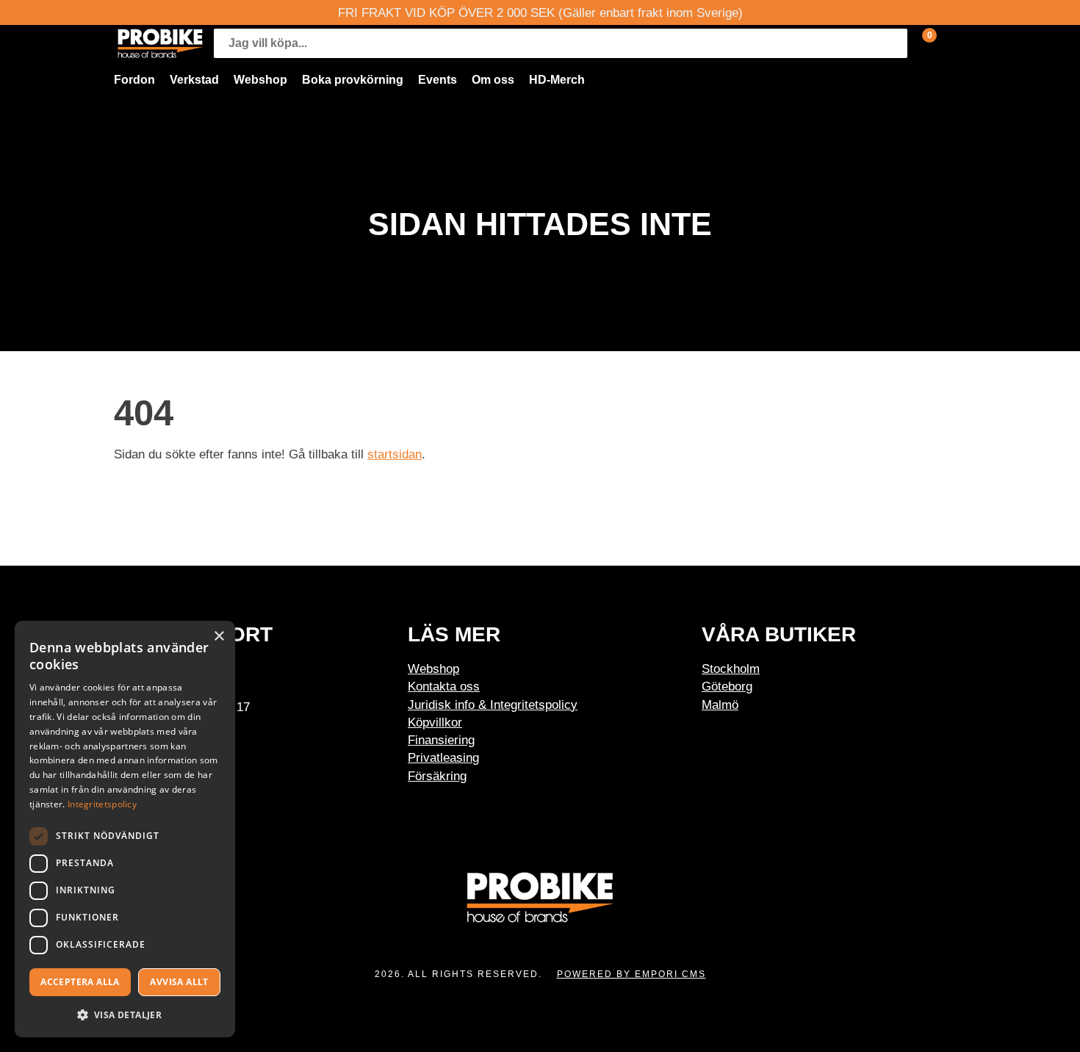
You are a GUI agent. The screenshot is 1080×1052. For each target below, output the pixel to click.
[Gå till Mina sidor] (951, 43)
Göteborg (727, 686)
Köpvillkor (435, 722)
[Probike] (160, 43)
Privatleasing (443, 757)
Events (437, 79)
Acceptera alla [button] (80, 982)
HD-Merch (557, 79)
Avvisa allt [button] (179, 982)
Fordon (134, 79)
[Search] (892, 43)
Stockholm (731, 668)
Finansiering (441, 739)
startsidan (394, 454)
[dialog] (125, 829)
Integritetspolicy (102, 804)
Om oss (493, 79)
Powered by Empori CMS (631, 974)
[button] (124, 1014)
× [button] (218, 636)
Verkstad (194, 79)
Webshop (260, 79)
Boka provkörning (352, 79)
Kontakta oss (444, 686)
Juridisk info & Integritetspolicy (492, 704)
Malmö (720, 704)
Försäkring (437, 775)
